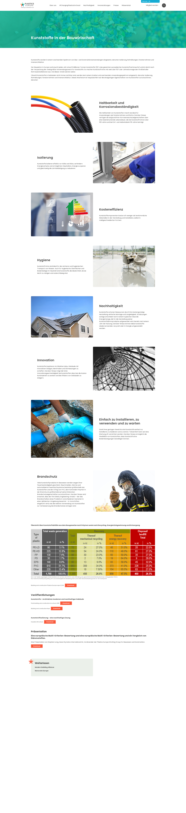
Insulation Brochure (37, 622)
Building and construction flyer (40, 608)
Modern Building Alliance (44, 667)
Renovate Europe (41, 671)
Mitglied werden (152, 5)
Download (70, 585)
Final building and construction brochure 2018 (45, 603)
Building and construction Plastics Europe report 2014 (47, 585)
